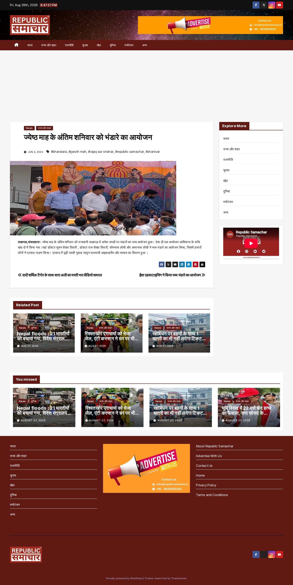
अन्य (144, 45)
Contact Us (204, 466)
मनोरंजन (129, 45)
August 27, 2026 (33, 420)
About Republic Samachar (214, 446)
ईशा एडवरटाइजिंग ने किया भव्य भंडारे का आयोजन (170, 275)
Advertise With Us (209, 456)
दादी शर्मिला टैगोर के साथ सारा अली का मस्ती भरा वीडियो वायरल (62, 275)
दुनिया (113, 45)
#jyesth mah (77, 152)
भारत (30, 45)
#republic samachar (129, 152)
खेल (99, 45)
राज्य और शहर (48, 45)
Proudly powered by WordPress (125, 578)
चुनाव (85, 45)
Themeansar (178, 578)
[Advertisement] (146, 80)
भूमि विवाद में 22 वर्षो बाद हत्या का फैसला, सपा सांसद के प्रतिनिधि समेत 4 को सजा (246, 413)
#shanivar (153, 152)
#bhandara (59, 152)
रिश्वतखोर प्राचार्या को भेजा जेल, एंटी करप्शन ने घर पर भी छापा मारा (109, 338)
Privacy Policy (206, 485)
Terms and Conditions (212, 495)
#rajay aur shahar (100, 152)
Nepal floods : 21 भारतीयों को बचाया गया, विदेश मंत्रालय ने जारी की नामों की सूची (43, 338)
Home (200, 475)
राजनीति (69, 45)
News (29, 128)
